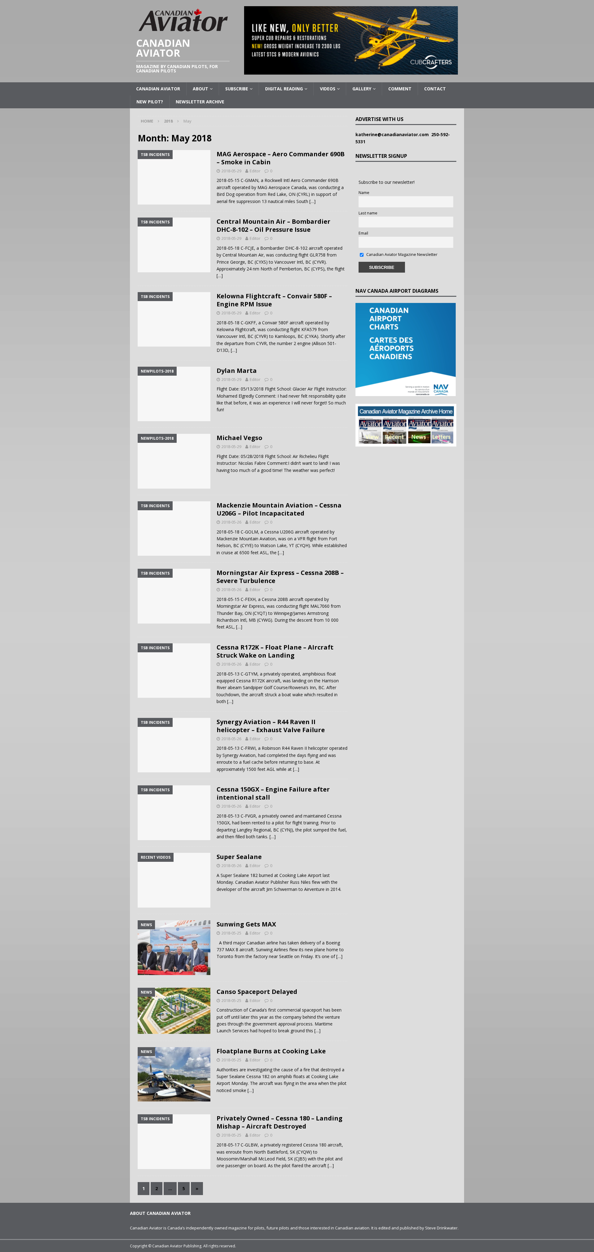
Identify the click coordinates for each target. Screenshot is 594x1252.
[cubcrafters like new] (351, 71)
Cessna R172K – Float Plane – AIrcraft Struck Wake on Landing (275, 651)
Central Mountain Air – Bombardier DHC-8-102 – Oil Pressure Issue (273, 225)
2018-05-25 (231, 933)
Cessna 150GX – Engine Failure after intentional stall (273, 793)
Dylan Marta (237, 370)
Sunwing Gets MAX (246, 924)
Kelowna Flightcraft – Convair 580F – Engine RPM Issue (274, 300)
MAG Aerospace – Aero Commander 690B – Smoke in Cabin (281, 158)
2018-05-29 (231, 171)
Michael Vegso (239, 438)
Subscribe (236, 89)
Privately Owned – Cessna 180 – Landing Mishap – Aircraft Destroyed (279, 1122)
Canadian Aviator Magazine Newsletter (401, 254)
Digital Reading (284, 89)
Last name (368, 213)
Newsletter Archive (200, 102)
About (200, 89)
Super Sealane (239, 857)
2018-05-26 (231, 522)
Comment (399, 89)
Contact (435, 89)
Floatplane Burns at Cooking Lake (271, 1051)
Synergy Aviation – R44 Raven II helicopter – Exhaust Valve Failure (271, 726)
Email (363, 233)
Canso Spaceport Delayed (257, 991)
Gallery (361, 89)
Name (364, 192)
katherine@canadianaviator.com (393, 134)
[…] (312, 201)
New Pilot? (149, 102)
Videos (327, 89)
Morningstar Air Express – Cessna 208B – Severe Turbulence (280, 576)
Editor (255, 171)
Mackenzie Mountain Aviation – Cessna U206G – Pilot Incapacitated (279, 509)
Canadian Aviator (158, 89)
